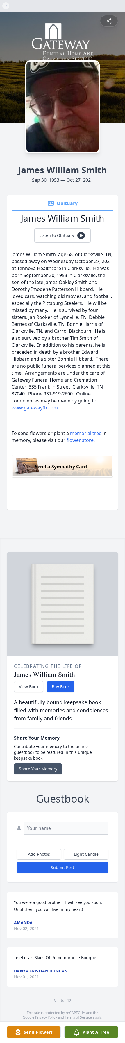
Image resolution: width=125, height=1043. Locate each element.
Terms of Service (78, 1017)
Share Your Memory (38, 769)
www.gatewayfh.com (35, 407)
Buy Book (60, 686)
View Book (28, 686)
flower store (80, 440)
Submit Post (62, 867)
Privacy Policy (46, 1017)
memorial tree (85, 433)
